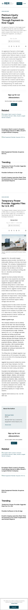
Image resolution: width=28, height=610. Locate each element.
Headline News (5, 11)
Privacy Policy (14, 603)
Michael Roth (14, 220)
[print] (25, 46)
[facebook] (9, 46)
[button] (3, 4)
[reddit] (16, 46)
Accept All (14, 607)
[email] (19, 46)
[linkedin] (11, 46)
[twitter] (14, 46)
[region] (14, 604)
